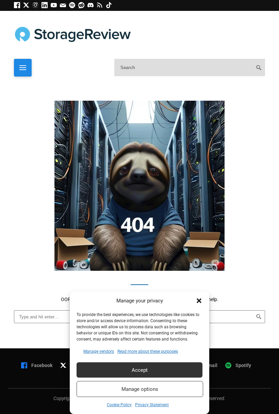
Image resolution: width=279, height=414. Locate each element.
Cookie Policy (119, 404)
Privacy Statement (152, 404)
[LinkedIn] (46, 6)
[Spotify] (73, 6)
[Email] (64, 6)
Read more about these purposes (147, 351)
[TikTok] (110, 6)
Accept (140, 370)
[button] (199, 300)
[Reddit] (82, 6)
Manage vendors (98, 351)
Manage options (139, 389)
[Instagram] (37, 6)
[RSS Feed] (101, 6)
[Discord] (92, 6)
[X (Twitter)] (27, 6)
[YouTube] (55, 6)
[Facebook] (18, 6)
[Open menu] (23, 68)
